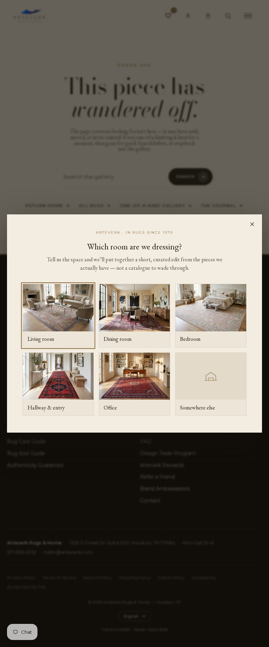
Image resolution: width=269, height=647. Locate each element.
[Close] (252, 224)
